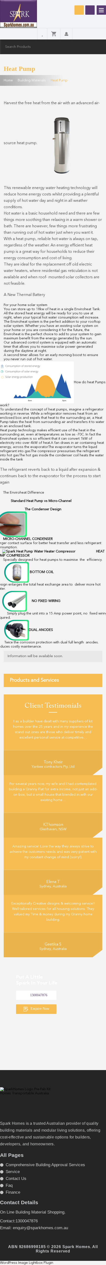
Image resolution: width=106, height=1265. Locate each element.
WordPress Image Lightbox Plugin (26, 1263)
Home (8, 80)
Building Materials (32, 80)
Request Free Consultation (79, 10)
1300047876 (90, 10)
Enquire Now (39, 1008)
